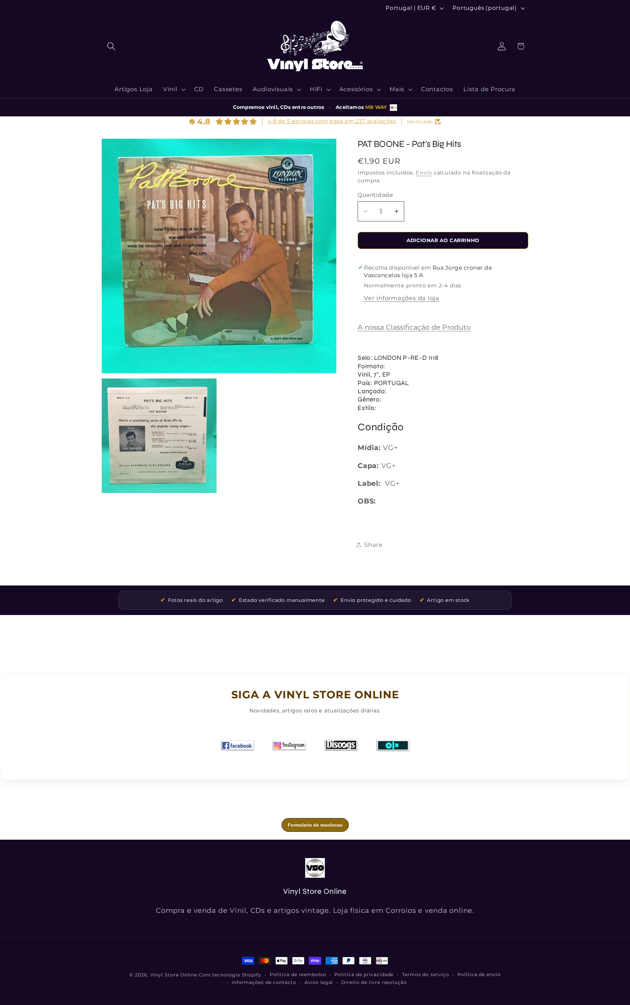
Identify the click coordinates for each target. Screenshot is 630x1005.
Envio (424, 173)
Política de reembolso (298, 974)
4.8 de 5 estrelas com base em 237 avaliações (332, 121)
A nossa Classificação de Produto (414, 327)
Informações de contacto (264, 982)
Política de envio (478, 974)
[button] (111, 46)
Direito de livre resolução (374, 982)
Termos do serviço (425, 974)
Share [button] (373, 544)
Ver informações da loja (401, 298)
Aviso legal (318, 982)
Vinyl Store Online (173, 975)
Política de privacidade (363, 974)
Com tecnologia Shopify (230, 975)
